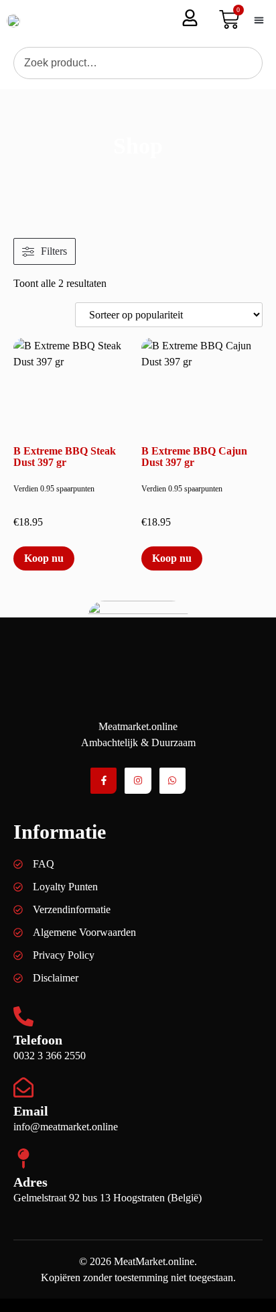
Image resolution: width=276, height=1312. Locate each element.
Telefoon (37, 1039)
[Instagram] (138, 781)
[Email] (23, 1087)
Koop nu (44, 558)
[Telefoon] (23, 1016)
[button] (259, 20)
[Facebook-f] (103, 781)
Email (30, 1111)
